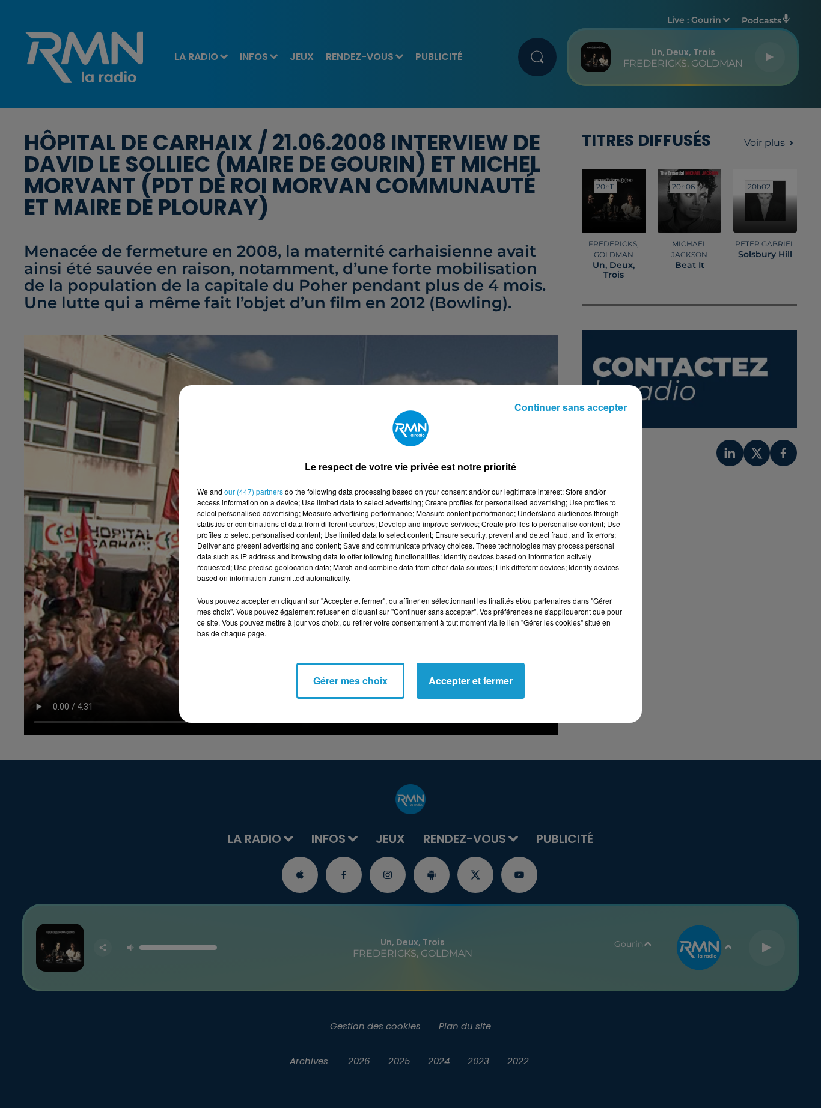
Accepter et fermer (471, 680)
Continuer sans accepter (570, 407)
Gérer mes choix (350, 680)
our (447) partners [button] (253, 491)
